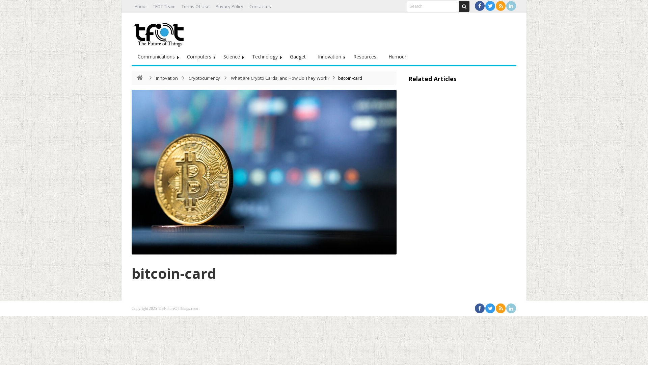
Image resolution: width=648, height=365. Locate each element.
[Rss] (500, 6)
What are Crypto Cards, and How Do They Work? (280, 78)
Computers (199, 56)
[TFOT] (160, 32)
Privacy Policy (229, 6)
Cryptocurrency (204, 78)
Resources (364, 56)
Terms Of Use (196, 6)
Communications (156, 56)
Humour (397, 56)
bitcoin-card (174, 273)
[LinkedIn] (511, 6)
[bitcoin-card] (264, 172)
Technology (265, 56)
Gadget (298, 56)
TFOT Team (164, 6)
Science (231, 56)
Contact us (260, 6)
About (141, 6)
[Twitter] (490, 6)
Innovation (329, 56)
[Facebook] (480, 6)
